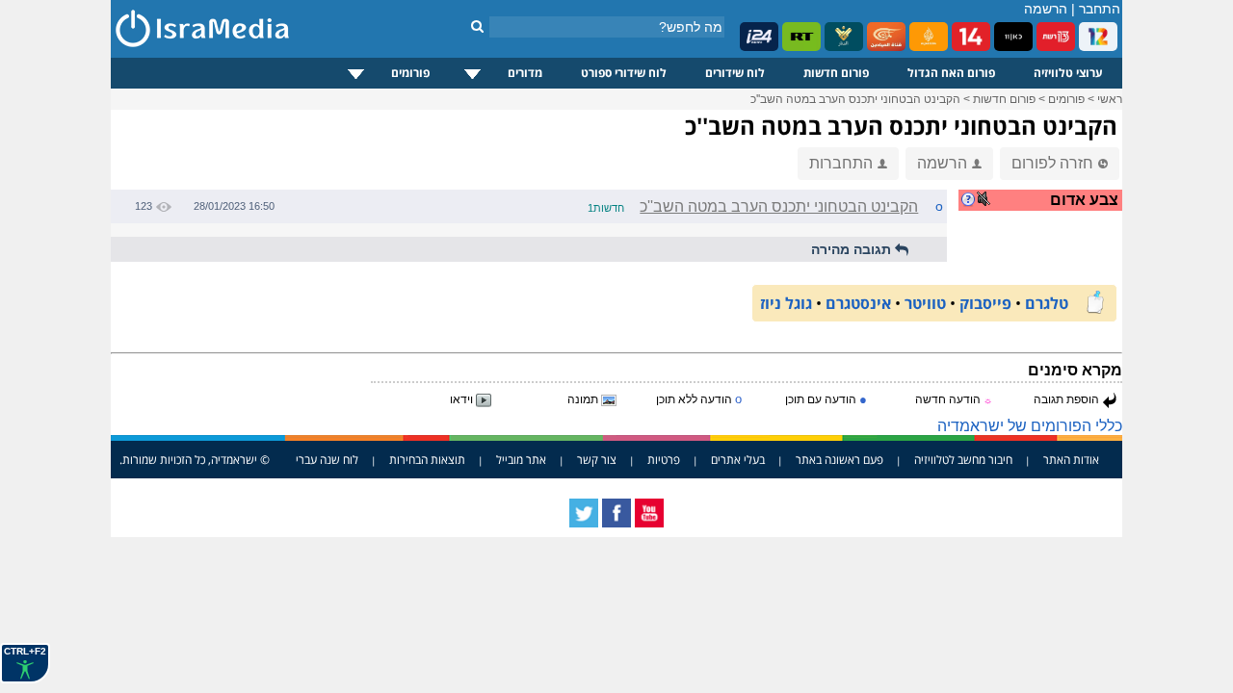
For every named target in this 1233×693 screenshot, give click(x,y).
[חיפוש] (477, 26)
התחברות (841, 163)
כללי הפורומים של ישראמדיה (1029, 426)
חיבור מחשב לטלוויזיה (963, 459)
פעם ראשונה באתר (839, 459)
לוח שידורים (735, 72)
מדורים (525, 72)
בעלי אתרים (738, 459)
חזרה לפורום (1052, 163)
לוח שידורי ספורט (624, 72)
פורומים (410, 72)
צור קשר (596, 459)
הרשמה (1045, 8)
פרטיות (663, 459)
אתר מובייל (521, 459)
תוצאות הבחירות (427, 459)
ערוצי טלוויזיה (1068, 72)
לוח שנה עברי (327, 459)
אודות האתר (1071, 459)
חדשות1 (606, 208)
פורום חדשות (836, 72)
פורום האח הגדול (951, 72)
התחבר (1099, 8)
